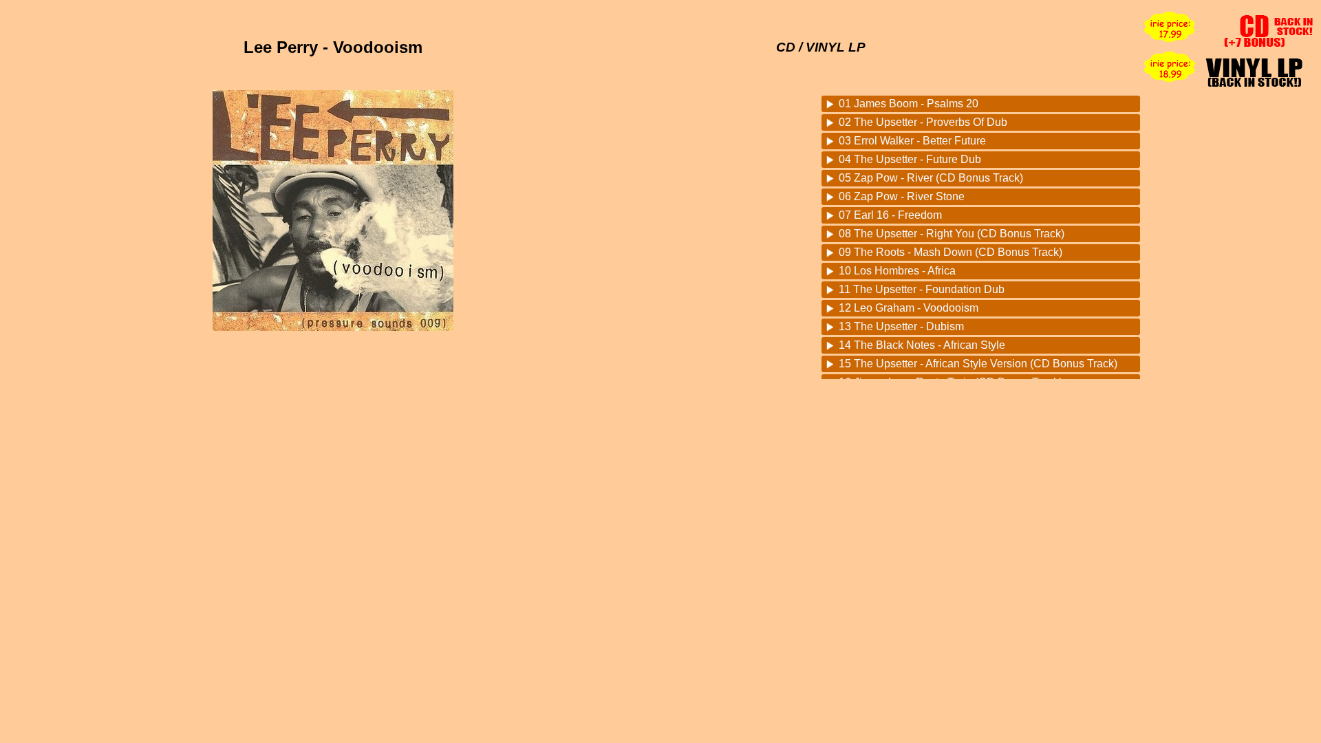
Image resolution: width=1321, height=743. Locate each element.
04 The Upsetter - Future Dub (910, 159)
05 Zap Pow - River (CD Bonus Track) (931, 178)
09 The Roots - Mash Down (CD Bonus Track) (950, 252)
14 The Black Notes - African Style (922, 345)
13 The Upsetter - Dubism (901, 326)
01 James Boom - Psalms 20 (908, 103)
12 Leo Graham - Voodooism (908, 308)
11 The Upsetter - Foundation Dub (922, 289)
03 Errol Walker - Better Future (912, 141)
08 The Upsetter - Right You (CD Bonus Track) (951, 233)
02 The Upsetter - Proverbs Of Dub (923, 122)
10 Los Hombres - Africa (897, 271)
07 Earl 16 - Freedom (890, 215)
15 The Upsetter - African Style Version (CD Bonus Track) (978, 363)
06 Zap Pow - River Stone (902, 196)
